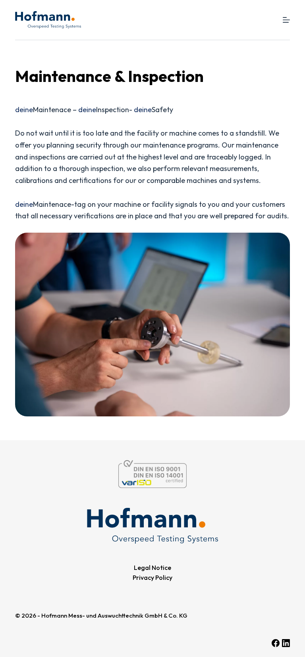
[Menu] (286, 19)
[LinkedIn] (286, 643)
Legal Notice (152, 567)
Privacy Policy (152, 577)
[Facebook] (276, 643)
